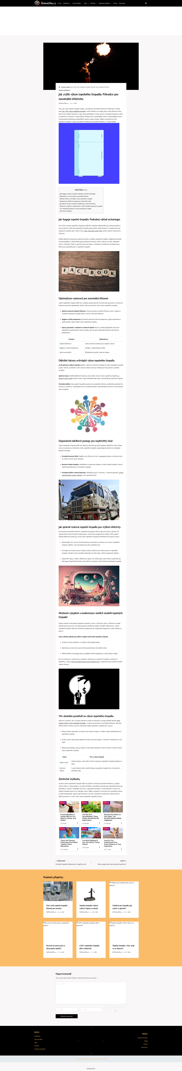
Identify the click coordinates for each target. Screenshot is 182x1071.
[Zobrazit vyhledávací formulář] (146, 3)
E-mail (83, 1010)
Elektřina (37, 1036)
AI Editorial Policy (91, 1068)
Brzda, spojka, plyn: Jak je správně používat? (112, 862)
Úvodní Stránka (143, 1038)
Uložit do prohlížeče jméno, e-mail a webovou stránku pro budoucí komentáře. (115, 1007)
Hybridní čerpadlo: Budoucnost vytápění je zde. (71, 862)
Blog (146, 1041)
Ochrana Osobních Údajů (99, 1059)
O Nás (115, 3)
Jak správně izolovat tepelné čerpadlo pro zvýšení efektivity (78, 204)
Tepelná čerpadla (64, 90)
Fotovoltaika (38, 1039)
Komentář (60, 984)
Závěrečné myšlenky (66, 211)
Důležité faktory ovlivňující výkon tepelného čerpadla (76, 199)
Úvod (59, 3)
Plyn (35, 1042)
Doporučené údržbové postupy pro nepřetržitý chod (75, 201)
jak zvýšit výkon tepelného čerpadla (74, 111)
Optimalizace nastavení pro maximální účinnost (74, 196)
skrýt (85, 190)
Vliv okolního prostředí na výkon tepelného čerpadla (75, 209)
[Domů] (59, 87)
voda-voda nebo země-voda (93, 231)
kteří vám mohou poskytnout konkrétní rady (85, 662)
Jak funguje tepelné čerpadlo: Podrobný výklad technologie (77, 194)
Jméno (59, 1010)
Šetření (36, 1046)
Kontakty (122, 3)
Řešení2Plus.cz (65, 103)
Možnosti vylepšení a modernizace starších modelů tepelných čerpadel (81, 206)
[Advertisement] (91, 21)
